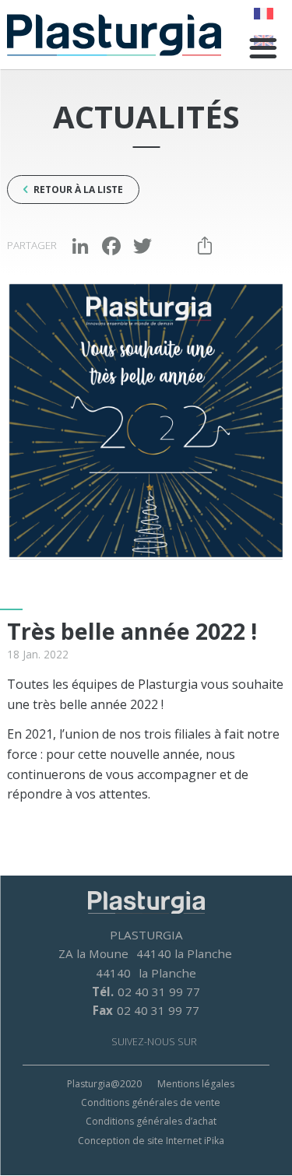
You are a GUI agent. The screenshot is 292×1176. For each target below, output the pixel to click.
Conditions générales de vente (150, 1102)
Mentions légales (195, 1083)
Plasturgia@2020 (104, 1083)
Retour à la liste (78, 189)
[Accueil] (114, 35)
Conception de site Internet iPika (151, 1140)
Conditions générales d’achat (151, 1121)
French (263, 13)
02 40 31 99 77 (159, 991)
